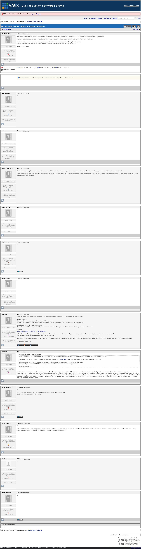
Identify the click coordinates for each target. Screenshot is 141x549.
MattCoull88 (6, 34)
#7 (17, 278)
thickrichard (6, 278)
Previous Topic (7, 29)
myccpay (64, 359)
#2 (17, 93)
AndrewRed (6, 207)
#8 (17, 314)
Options (126, 26)
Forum (85, 18)
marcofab (5, 423)
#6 (17, 242)
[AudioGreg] (8, 102)
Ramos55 (5, 352)
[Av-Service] (8, 251)
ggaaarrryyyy (6, 492)
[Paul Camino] (8, 177)
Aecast (4, 314)
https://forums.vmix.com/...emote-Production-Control (31, 331)
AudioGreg (6, 93)
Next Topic (136, 29)
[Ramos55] (8, 361)
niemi (4, 131)
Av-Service (5, 242)
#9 (17, 352)
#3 (17, 131)
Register (38, 14)
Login (32, 14)
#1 (17, 34)
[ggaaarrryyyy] (8, 501)
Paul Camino (6, 168)
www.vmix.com (131, 6)
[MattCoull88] (8, 43)
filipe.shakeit (6, 387)
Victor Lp (5, 459)
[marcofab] (8, 432)
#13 (18, 492)
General (12, 21)
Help (104, 18)
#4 (17, 168)
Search (100, 18)
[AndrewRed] (8, 216)
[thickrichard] (8, 287)
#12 (18, 459)
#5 (17, 207)
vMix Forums (4, 21)
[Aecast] (8, 323)
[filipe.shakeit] (8, 396)
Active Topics (92, 18)
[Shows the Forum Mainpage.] (11, 6)
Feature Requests (21, 21)
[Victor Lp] (8, 465)
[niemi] (8, 140)
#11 (18, 423)
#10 (18, 387)
